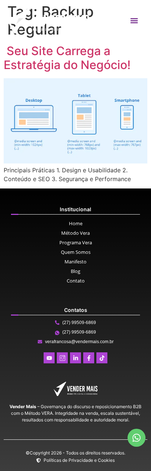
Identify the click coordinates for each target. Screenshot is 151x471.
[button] (134, 20)
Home (75, 223)
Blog (75, 271)
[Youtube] (49, 357)
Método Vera (75, 233)
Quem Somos (76, 252)
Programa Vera (75, 242)
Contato (76, 280)
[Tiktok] (101, 357)
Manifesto (75, 261)
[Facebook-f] (88, 357)
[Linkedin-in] (75, 357)
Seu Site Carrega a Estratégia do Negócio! (67, 58)
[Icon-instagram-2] (62, 357)
